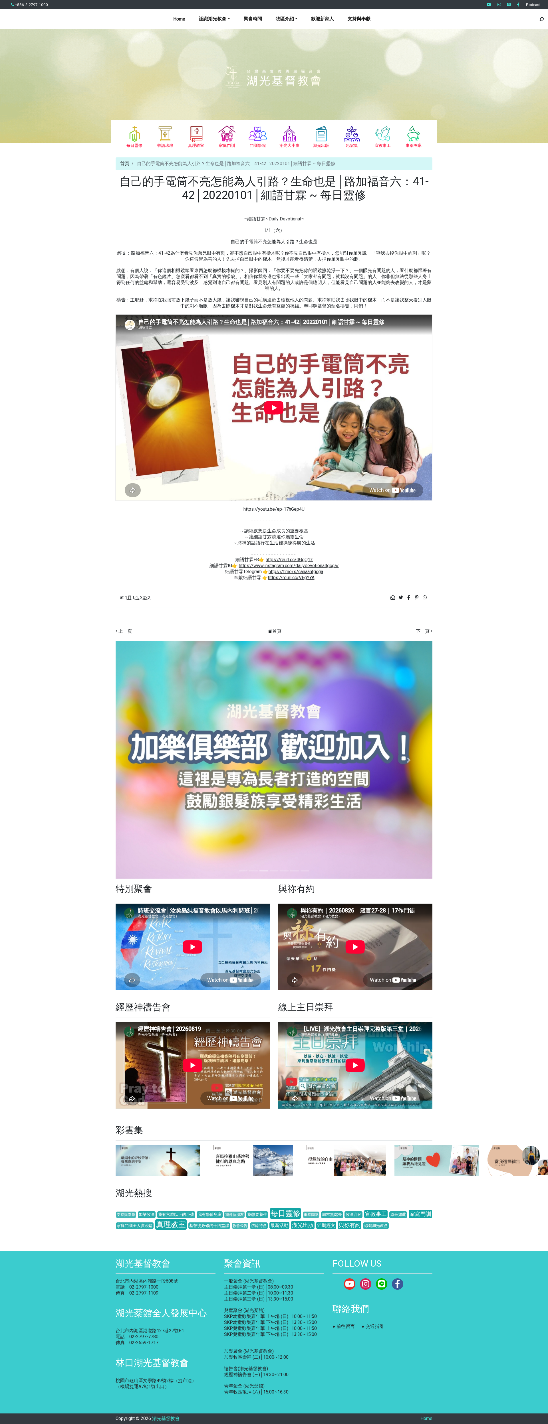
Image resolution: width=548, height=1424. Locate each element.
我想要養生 (257, 1214)
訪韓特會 (259, 1225)
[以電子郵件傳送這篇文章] (393, 597)
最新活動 (279, 1225)
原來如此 (398, 1214)
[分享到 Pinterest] (417, 597)
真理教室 (171, 1224)
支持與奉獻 (359, 18)
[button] (139, 760)
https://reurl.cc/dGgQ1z (289, 559)
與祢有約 (349, 1225)
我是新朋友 (234, 1214)
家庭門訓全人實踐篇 (135, 1225)
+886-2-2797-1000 (31, 4)
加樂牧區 (147, 1214)
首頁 (124, 163)
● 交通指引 (373, 1326)
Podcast (533, 4)
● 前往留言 (344, 1326)
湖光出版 (303, 1225)
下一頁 (423, 631)
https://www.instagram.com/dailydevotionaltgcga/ (289, 565)
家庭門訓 (420, 1214)
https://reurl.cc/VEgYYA (291, 577)
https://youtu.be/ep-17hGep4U (274, 509)
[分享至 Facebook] (409, 597)
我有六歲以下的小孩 (176, 1214)
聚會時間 (253, 18)
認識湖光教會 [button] (212, 18)
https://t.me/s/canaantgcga (296, 571)
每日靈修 (285, 1213)
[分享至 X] (401, 597)
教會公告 (240, 1226)
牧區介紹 (354, 1214)
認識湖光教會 (376, 1225)
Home (179, 19)
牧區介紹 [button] (285, 18)
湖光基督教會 (166, 1418)
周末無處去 (332, 1214)
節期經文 (326, 1225)
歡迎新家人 (322, 18)
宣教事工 (376, 1214)
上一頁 (125, 631)
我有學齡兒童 (210, 1214)
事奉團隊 (311, 1214)
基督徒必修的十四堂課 (209, 1225)
